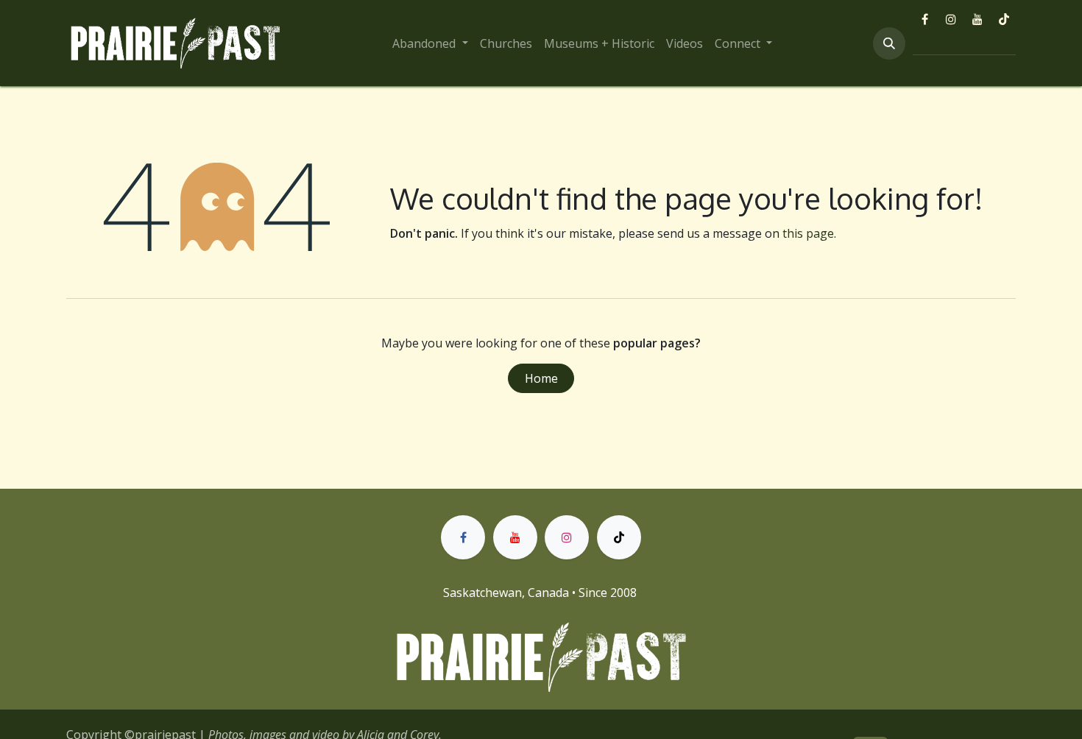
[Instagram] (951, 19)
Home (541, 378)
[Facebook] (924, 19)
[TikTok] (1004, 19)
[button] (889, 43)
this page (808, 233)
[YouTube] (977, 19)
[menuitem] (429, 43)
